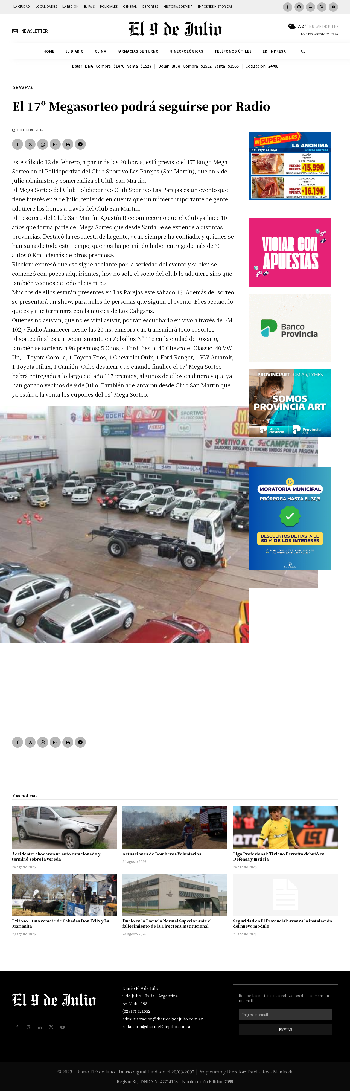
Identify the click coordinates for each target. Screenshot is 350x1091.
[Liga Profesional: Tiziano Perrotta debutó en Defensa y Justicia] (285, 827)
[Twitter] (321, 7)
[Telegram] (80, 144)
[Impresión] (67, 144)
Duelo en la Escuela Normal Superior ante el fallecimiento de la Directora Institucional (167, 923)
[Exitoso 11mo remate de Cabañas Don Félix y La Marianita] (64, 895)
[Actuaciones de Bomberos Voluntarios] (175, 827)
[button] (303, 51)
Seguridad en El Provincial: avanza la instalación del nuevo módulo (282, 923)
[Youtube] (333, 7)
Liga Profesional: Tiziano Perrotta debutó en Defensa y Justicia (279, 856)
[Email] (55, 144)
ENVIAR (285, 1029)
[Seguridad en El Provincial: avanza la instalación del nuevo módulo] (285, 895)
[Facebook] (287, 7)
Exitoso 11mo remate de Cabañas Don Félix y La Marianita (60, 923)
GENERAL (22, 87)
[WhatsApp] (42, 144)
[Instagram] (299, 7)
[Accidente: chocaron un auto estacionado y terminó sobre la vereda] (64, 827)
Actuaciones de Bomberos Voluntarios (161, 854)
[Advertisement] (124, 688)
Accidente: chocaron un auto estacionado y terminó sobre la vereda (56, 856)
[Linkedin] (310, 7)
